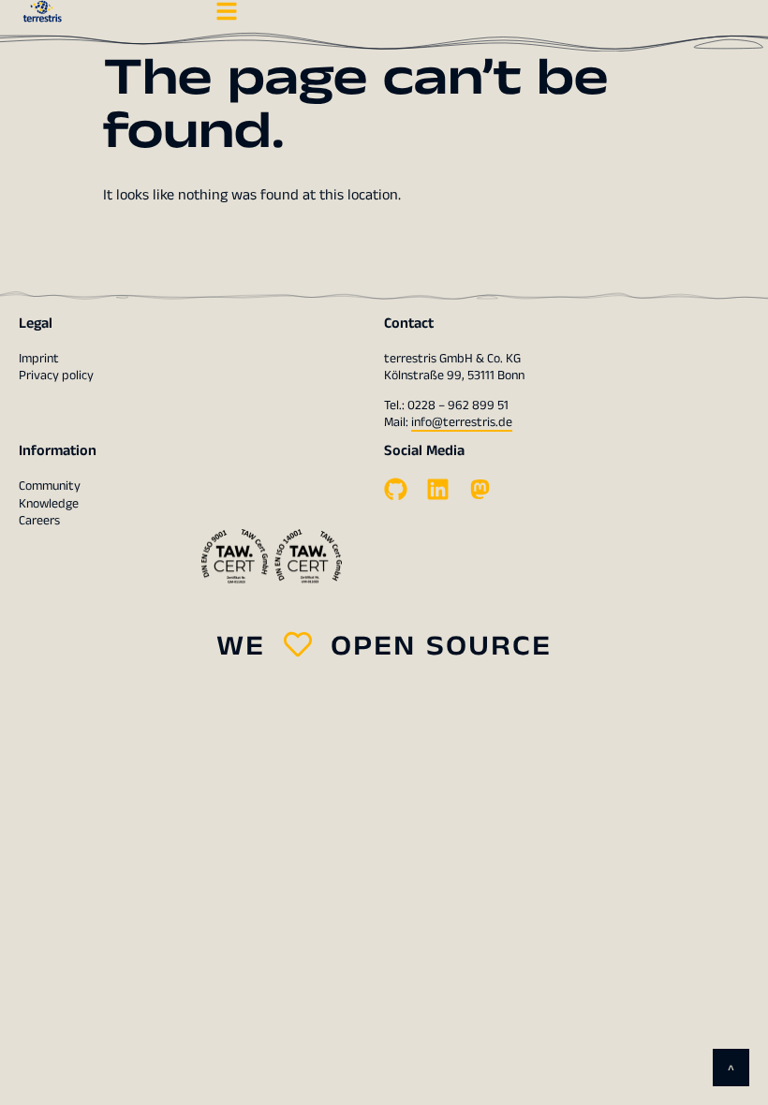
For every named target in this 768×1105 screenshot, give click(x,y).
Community (50, 486)
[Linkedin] (438, 489)
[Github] (395, 489)
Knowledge (49, 503)
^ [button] (731, 1071)
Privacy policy (56, 375)
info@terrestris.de (461, 422)
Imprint (39, 358)
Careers (39, 520)
